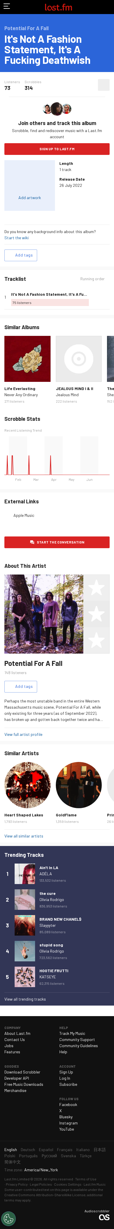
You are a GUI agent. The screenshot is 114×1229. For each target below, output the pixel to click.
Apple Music (23, 515)
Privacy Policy (17, 1184)
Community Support (77, 1039)
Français (64, 1149)
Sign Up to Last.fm (57, 149)
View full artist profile (23, 734)
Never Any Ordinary (21, 394)
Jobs (8, 1045)
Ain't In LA (48, 867)
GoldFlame (66, 814)
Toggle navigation (7, 7)
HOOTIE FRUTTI (53, 970)
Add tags (24, 254)
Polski (9, 1155)
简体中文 (12, 1161)
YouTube (66, 1129)
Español (46, 1149)
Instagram (68, 1122)
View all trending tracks (25, 998)
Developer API (16, 1078)
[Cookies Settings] (8, 1218)
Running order (92, 279)
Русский (49, 1155)
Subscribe (68, 1084)
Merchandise (15, 1090)
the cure (47, 893)
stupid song (51, 944)
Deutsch (28, 1149)
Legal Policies (41, 1184)
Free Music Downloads (23, 1084)
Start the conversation (60, 542)
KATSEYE (47, 976)
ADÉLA (45, 873)
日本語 (100, 1149)
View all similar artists (23, 835)
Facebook (68, 1104)
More (107, 297)
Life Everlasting (19, 388)
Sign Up (66, 1071)
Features (12, 1051)
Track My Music (72, 1033)
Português (28, 1155)
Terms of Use (85, 1179)
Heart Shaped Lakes (23, 814)
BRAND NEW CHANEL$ (60, 919)
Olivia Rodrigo (51, 899)
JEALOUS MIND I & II (74, 388)
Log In (64, 1078)
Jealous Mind (67, 394)
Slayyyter (47, 925)
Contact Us (14, 1039)
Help (63, 1051)
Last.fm (58, 7)
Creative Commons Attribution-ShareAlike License (44, 1195)
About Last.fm (17, 1033)
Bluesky (65, 1116)
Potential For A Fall (33, 663)
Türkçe (85, 1155)
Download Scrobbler (22, 1071)
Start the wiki (16, 237)
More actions (104, 85)
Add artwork (29, 197)
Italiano (83, 1149)
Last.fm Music (95, 1184)
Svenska (68, 1155)
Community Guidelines (78, 1045)
